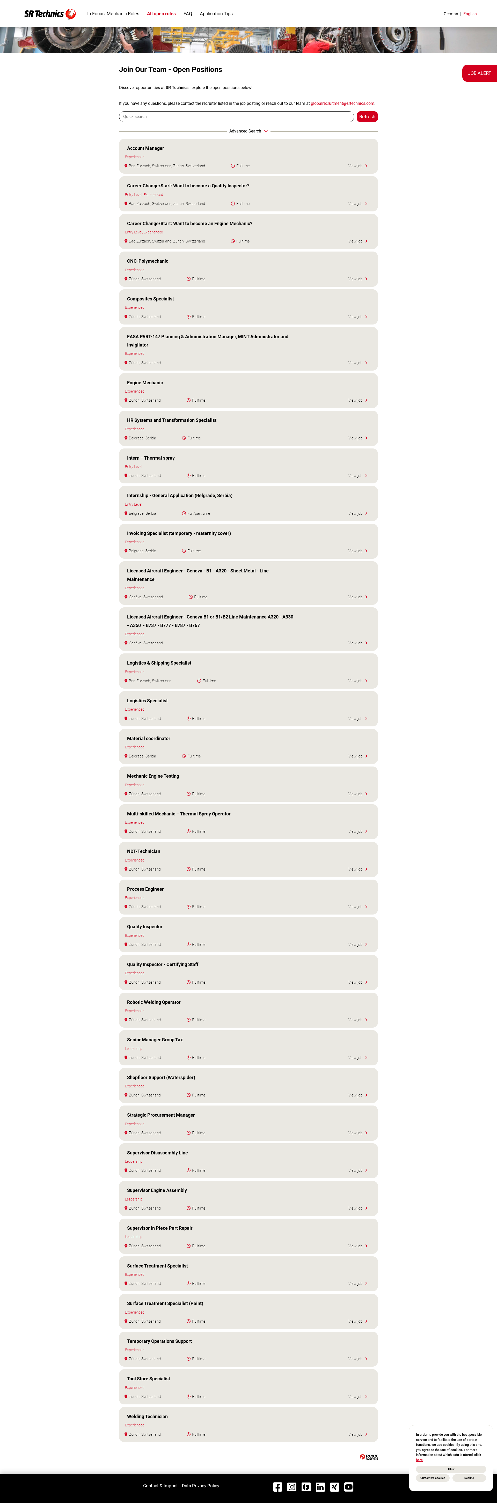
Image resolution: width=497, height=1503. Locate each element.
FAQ (188, 13)
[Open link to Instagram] (292, 1487)
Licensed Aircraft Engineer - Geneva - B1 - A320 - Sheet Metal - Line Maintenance (198, 575)
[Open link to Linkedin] (320, 1487)
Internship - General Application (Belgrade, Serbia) (179, 495)
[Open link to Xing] (334, 1487)
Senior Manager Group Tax (155, 1039)
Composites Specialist (150, 298)
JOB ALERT (479, 73)
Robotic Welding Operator (154, 1002)
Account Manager (145, 148)
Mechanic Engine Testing (153, 776)
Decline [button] (469, 1478)
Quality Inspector (145, 926)
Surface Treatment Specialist (157, 1266)
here (419, 1460)
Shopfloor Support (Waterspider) (161, 1077)
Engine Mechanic (145, 382)
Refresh (367, 116)
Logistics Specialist (147, 700)
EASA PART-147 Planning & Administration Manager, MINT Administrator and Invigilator (207, 341)
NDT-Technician (143, 851)
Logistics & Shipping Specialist (159, 663)
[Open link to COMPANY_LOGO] (50, 13)
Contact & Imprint (160, 1485)
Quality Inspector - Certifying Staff (162, 964)
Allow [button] (451, 1469)
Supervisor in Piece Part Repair (160, 1228)
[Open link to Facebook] (277, 1487)
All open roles (161, 13)
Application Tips (216, 13)
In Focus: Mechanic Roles (113, 13)
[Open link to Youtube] (349, 1487)
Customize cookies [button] (432, 1478)
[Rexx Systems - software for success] (369, 1457)
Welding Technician (147, 1416)
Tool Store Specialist (148, 1378)
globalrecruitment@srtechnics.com (342, 103)
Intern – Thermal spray (151, 458)
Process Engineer (145, 889)
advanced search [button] (245, 131)
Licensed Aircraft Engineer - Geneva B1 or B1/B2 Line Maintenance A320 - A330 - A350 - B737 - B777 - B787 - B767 (210, 621)
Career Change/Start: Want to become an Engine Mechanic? (189, 223)
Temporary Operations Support (159, 1341)
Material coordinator (148, 738)
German (451, 13)
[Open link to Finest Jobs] (306, 1487)
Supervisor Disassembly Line (157, 1152)
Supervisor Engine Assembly (157, 1190)
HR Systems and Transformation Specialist (171, 420)
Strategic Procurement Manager (161, 1115)
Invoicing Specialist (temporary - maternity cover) (179, 533)
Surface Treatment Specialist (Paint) (165, 1303)
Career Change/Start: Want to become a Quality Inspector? (188, 185)
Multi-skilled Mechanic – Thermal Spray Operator (179, 813)
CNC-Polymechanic (147, 261)
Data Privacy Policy (200, 1485)
